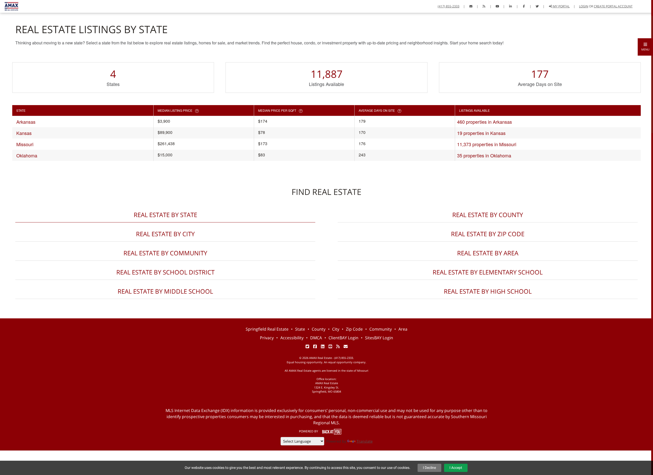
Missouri (24, 144)
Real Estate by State (165, 214)
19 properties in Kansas (481, 133)
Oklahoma (26, 155)
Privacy (267, 338)
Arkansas (25, 121)
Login (583, 6)
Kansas (24, 133)
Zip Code (354, 329)
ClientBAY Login (343, 338)
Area (402, 329)
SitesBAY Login (379, 338)
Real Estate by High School (488, 291)
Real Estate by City (165, 234)
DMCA (316, 338)
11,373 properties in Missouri (486, 144)
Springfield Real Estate (267, 329)
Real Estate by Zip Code (487, 234)
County (318, 329)
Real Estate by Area (487, 253)
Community (380, 329)
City (335, 329)
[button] (645, 47)
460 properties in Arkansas (484, 121)
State (300, 329)
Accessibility (292, 338)
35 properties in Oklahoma (484, 155)
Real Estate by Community (165, 253)
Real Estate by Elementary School (488, 272)
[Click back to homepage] (9, 5)
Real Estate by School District (165, 272)
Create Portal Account (613, 6)
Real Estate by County (487, 214)
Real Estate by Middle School (165, 291)
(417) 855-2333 (448, 6)
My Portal (561, 6)
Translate (365, 441)
